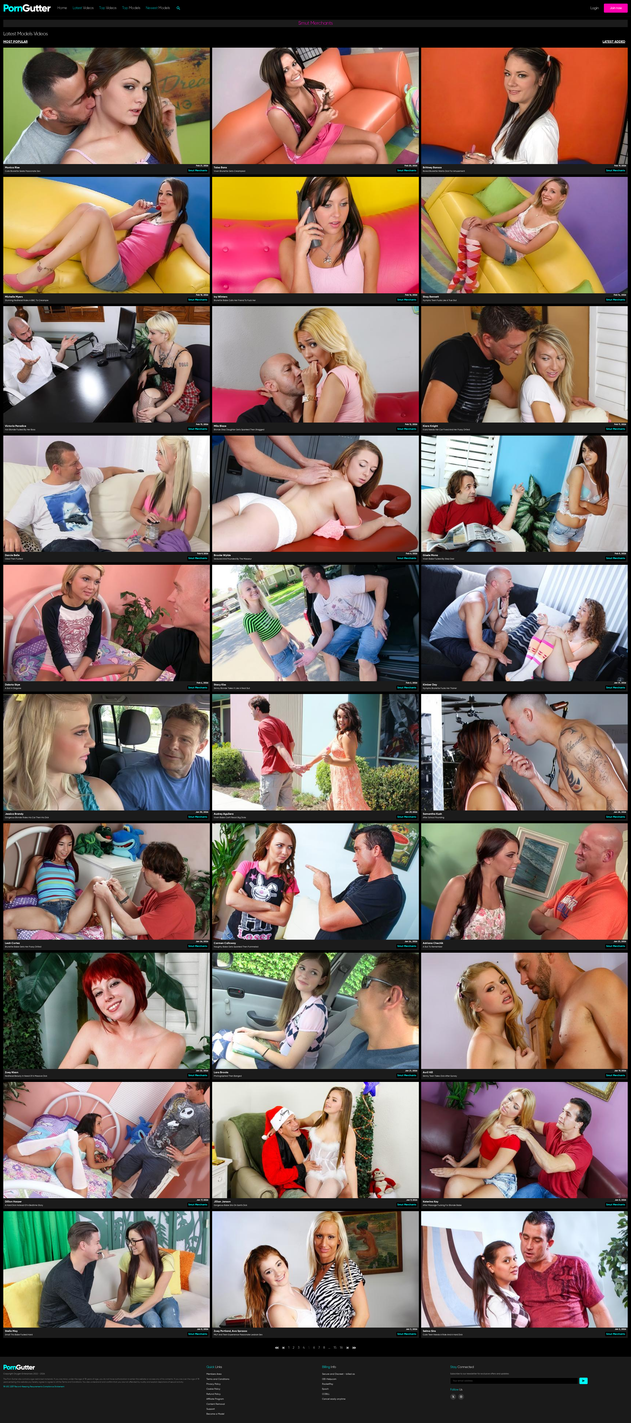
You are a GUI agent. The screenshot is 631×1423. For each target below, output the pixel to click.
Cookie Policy (213, 1389)
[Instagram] (461, 1397)
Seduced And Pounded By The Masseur (233, 559)
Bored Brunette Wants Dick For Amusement (444, 171)
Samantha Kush (432, 814)
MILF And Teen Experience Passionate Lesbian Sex (238, 1335)
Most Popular (15, 42)
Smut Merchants (197, 170)
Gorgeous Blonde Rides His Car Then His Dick (27, 818)
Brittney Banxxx (432, 167)
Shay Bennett (431, 297)
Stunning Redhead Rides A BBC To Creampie (26, 300)
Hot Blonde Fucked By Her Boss (20, 430)
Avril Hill (428, 1072)
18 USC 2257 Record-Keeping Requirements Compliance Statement (33, 1387)
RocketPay (327, 1384)
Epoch (325, 1389)
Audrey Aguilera (224, 814)
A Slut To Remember (432, 947)
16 (341, 1347)
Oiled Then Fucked (14, 559)
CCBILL (326, 1394)
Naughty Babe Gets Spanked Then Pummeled (236, 947)
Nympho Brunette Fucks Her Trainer (440, 688)
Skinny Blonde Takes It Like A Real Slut (232, 688)
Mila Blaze (220, 426)
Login (594, 8)
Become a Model (215, 1414)
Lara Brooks (221, 1072)
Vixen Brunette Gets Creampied (229, 171)
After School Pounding (433, 818)
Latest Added (614, 42)
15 (335, 1347)
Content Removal (215, 1404)
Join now (616, 8)
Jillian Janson (222, 1201)
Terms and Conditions (217, 1379)
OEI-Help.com (329, 1379)
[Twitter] (453, 1397)
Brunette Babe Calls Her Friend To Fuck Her (235, 300)
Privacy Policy (213, 1384)
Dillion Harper (13, 1201)
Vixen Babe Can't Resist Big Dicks (230, 818)
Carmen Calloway (225, 943)
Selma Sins (429, 1331)
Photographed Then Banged (228, 1076)
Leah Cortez (12, 943)
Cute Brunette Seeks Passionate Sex (22, 171)
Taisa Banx (220, 167)
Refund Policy (213, 1394)
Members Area (214, 1374)
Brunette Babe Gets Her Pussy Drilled (23, 947)
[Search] (178, 8)
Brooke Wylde (222, 555)
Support (210, 1409)
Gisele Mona (430, 555)
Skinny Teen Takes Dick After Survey (440, 1076)
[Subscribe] (583, 1381)
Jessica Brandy (14, 814)
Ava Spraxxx (239, 1331)
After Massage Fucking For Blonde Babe (442, 1205)
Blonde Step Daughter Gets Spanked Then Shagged (239, 430)
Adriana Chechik (433, 943)
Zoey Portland (222, 1331)
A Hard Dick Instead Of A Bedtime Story (24, 1205)
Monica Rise (12, 167)
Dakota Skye (12, 684)
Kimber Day (430, 684)
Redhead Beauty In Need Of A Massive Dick (26, 1076)
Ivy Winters (220, 297)
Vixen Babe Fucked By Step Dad (438, 559)
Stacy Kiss (220, 684)
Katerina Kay (430, 1201)
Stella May (11, 1331)
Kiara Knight (430, 426)
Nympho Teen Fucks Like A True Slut (440, 300)
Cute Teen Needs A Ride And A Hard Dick (443, 1335)
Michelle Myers (14, 297)
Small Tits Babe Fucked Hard (19, 1335)
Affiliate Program (215, 1399)
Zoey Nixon (11, 1072)
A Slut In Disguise (13, 688)
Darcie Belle (12, 555)
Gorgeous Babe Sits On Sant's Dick (230, 1205)
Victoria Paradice (15, 426)
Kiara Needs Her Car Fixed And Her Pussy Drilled (446, 430)
